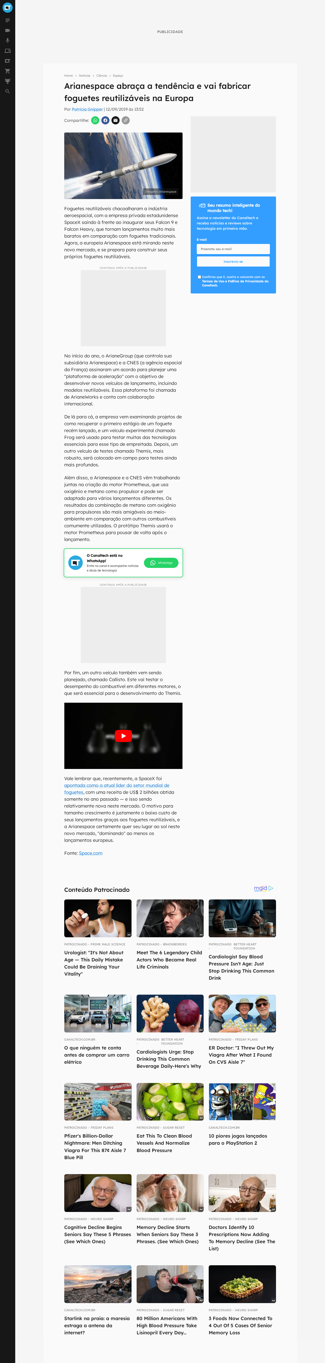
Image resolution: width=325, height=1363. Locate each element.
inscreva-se (233, 261)
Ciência (101, 75)
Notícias (84, 75)
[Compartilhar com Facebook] (105, 120)
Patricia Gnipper (87, 109)
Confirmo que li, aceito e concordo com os (235, 281)
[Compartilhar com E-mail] (115, 120)
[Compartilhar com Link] (126, 120)
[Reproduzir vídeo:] (123, 736)
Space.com (90, 853)
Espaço (118, 75)
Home (68, 75)
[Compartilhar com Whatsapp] (95, 120)
